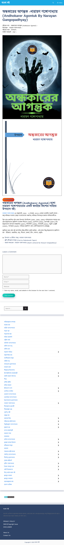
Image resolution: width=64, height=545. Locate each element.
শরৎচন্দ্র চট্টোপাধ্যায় (9, 451)
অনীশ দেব (7, 349)
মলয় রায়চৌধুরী (8, 430)
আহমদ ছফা (7, 367)
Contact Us (6, 535)
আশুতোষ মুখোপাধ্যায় (10, 364)
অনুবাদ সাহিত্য (8, 352)
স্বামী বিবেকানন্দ (8, 469)
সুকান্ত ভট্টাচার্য (8, 460)
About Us (6, 532)
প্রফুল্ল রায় (6, 415)
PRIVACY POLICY (9, 521)
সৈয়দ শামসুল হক (9, 466)
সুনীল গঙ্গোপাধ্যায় (9, 463)
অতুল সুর (6, 331)
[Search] (25, 308)
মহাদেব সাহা (7, 433)
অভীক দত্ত (7, 361)
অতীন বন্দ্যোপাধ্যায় (9, 328)
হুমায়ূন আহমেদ (8, 478)
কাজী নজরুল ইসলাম (10, 376)
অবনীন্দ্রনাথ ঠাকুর (9, 358)
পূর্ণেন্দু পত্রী (7, 412)
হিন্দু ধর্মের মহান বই (9, 472)
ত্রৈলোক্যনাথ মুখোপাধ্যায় (11, 400)
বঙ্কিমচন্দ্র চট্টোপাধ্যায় (10, 421)
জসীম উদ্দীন (7, 382)
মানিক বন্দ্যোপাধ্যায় (9, 439)
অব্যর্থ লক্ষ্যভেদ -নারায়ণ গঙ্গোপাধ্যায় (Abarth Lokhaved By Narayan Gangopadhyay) (30, 243)
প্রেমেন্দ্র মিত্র (7, 418)
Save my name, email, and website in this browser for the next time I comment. (29, 290)
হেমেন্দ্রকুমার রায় (8, 481)
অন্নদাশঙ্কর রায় (8, 355)
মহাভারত (6, 436)
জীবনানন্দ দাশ (8, 388)
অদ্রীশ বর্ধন (7, 340)
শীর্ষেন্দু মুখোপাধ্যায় (9, 457)
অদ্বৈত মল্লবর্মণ (8, 337)
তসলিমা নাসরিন (8, 391)
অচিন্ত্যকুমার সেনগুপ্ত (9, 322)
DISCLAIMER (7, 527)
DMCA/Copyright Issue (10, 524)
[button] (53, 2)
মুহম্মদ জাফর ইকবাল (10, 442)
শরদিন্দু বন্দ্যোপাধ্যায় (10, 454)
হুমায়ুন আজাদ (8, 475)
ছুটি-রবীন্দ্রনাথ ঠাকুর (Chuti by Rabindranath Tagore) (21, 240)
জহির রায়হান (7, 385)
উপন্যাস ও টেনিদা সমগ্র (11, 237)
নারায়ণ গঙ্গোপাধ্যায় (8, 213)
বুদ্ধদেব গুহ (7, 427)
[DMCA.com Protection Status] (9, 497)
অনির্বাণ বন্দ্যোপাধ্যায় (10, 343)
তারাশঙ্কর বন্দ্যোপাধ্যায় (10, 397)
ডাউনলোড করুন (8, 200)
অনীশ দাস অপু (8, 346)
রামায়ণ (6, 448)
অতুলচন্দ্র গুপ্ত (7, 334)
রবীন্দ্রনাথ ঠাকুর (8, 445)
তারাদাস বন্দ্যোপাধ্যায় (10, 394)
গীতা (5, 379)
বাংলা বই (6, 2)
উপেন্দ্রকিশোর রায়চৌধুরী (10, 373)
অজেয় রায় (7, 325)
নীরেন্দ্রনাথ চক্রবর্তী (9, 406)
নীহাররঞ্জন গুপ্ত (8, 409)
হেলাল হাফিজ (8, 484)
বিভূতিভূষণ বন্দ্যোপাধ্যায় (10, 424)
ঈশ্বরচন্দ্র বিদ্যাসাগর (9, 370)
